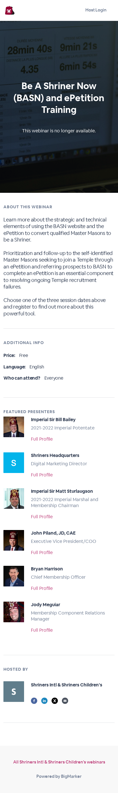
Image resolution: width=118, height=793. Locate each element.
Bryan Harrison (47, 569)
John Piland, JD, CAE (53, 533)
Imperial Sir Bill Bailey (53, 420)
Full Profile (42, 439)
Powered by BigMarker (59, 776)
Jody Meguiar (45, 605)
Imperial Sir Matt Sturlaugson (62, 491)
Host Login (96, 10)
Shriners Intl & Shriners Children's (66, 685)
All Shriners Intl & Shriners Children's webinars (59, 762)
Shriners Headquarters (55, 455)
